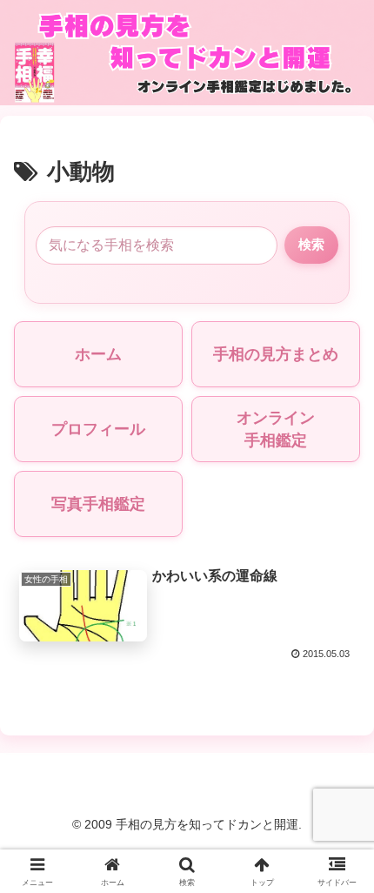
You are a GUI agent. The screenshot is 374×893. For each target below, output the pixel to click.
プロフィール (98, 429)
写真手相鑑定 (98, 504)
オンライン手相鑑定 (276, 429)
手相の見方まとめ (275, 354)
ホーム (98, 354)
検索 (311, 244)
